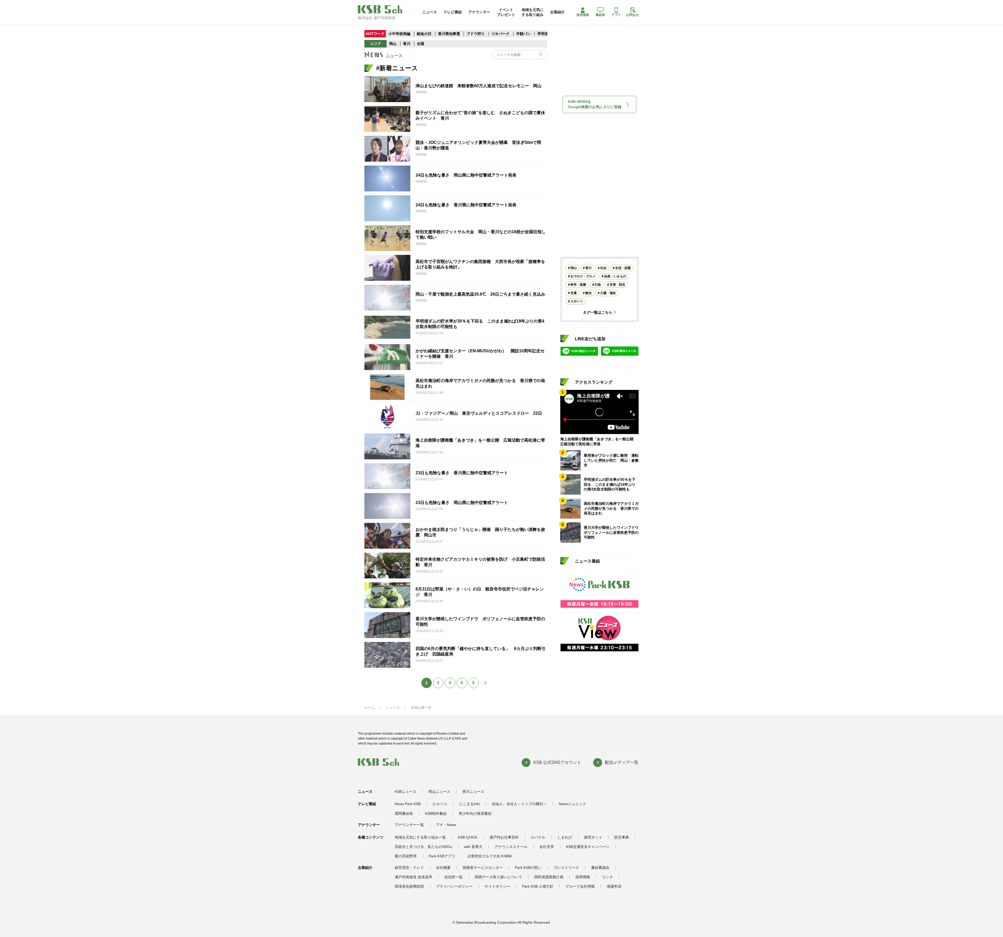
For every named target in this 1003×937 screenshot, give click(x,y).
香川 (406, 44)
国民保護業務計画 (548, 877)
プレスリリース (566, 867)
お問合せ (632, 15)
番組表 (600, 15)
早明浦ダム (546, 34)
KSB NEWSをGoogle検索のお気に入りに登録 (594, 104)
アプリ (616, 15)
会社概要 (443, 867)
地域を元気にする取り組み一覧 (420, 837)
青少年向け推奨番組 (475, 813)
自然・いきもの (615, 276)
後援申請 (614, 886)
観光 (588, 293)
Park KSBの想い (528, 867)
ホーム (369, 708)
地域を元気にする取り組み (533, 12)
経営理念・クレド (409, 867)
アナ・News (446, 825)
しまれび (564, 837)
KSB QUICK (467, 837)
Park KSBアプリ (442, 856)
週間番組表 (404, 813)
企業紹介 (557, 12)
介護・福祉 (608, 293)
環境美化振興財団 (409, 886)
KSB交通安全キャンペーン (588, 847)
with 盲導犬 (473, 847)
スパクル (538, 837)
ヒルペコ (440, 804)
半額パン (523, 34)
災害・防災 (617, 284)
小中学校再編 (399, 34)
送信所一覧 (453, 877)
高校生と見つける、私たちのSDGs (423, 847)
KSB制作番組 (436, 813)
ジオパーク (500, 34)
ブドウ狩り (475, 34)
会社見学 (546, 847)
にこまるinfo (469, 804)
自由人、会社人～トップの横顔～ (519, 804)
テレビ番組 (453, 12)
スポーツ (576, 301)
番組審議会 (600, 867)
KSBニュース (405, 791)
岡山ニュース (439, 791)
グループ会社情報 (580, 886)
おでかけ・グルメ (583, 276)
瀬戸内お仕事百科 (504, 837)
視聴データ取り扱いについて (498, 877)
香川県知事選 (449, 34)
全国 (420, 44)
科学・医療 (578, 284)
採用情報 (582, 15)
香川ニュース (473, 791)
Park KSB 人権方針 (537, 886)
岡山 (392, 44)
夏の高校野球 (406, 856)
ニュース (429, 12)
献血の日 (425, 34)
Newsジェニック (572, 804)
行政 (598, 284)
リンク (607, 877)
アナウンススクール (510, 847)
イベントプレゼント (506, 12)
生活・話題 (623, 268)
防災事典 (621, 837)
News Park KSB (408, 804)
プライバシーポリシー (454, 886)
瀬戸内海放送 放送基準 (413, 877)
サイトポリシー (497, 886)
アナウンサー (479, 12)
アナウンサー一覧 (409, 825)
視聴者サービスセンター (483, 867)
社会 (603, 268)
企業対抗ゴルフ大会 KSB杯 (489, 856)
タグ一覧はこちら (597, 312)
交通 (573, 293)
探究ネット (593, 837)
